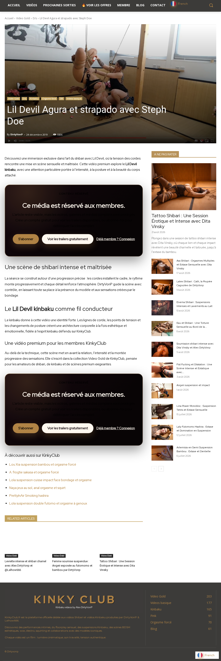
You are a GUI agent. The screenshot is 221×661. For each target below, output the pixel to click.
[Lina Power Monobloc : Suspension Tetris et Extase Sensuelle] (162, 411)
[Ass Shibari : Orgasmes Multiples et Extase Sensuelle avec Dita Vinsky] (162, 266)
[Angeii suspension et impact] (162, 390)
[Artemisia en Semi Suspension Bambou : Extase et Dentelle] (162, 453)
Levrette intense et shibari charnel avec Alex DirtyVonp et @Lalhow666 (25, 566)
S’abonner (25, 239)
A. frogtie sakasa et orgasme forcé (34, 472)
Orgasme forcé (49, 98)
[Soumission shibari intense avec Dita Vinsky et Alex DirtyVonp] (162, 349)
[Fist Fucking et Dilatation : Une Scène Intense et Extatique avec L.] (162, 370)
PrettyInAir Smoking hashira (29, 495)
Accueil (9, 18)
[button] (211, 5)
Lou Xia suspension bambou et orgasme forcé (42, 464)
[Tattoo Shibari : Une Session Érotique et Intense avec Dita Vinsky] (121, 542)
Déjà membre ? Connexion (115, 239)
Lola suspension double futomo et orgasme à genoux (48, 503)
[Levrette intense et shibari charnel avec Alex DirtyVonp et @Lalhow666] (26, 542)
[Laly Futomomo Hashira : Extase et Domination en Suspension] (162, 432)
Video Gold (23, 18)
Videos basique (74, 98)
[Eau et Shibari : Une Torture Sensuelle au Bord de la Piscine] (162, 328)
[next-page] (161, 468)
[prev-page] (154, 468)
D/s (35, 18)
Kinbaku (34, 98)
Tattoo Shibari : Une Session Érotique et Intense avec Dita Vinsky (117, 566)
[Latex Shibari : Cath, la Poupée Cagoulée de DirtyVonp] (162, 287)
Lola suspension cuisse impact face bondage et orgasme (50, 480)
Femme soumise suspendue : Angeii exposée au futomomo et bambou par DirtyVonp (72, 566)
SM (61, 98)
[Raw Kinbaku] (74, 601)
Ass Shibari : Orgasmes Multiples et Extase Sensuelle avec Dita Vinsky (195, 264)
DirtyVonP (16, 134)
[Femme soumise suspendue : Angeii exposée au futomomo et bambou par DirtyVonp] (73, 542)
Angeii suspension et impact (193, 385)
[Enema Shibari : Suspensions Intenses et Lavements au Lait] (162, 307)
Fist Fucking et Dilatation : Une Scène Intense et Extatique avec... (194, 368)
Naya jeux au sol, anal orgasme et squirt (37, 488)
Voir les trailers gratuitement (67, 239)
